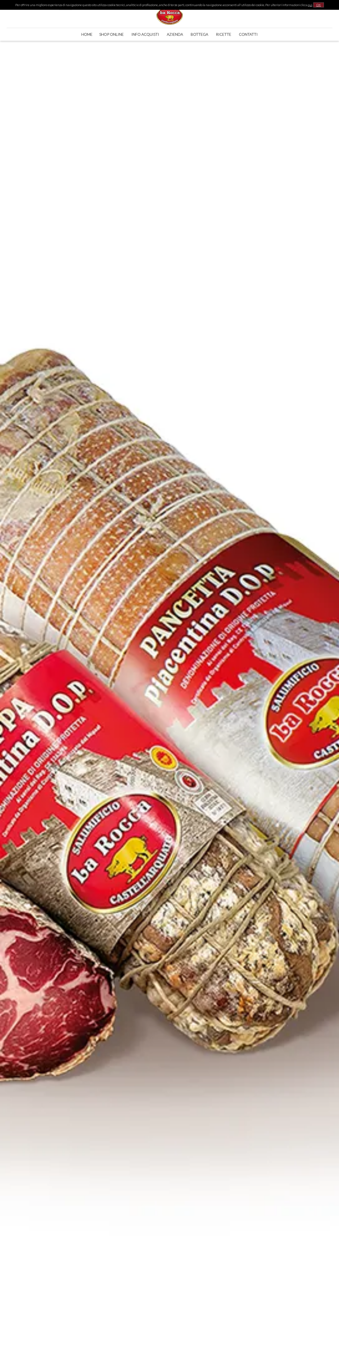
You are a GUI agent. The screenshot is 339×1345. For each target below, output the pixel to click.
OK (318, 5)
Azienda (175, 34)
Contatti (248, 34)
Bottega (199, 34)
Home (86, 34)
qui (310, 5)
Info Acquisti (145, 34)
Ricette (223, 34)
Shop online (111, 34)
